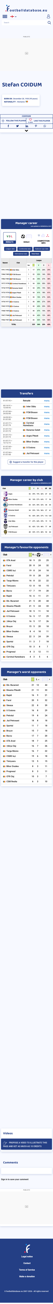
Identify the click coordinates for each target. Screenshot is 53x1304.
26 (33, 279)
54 (50, 499)
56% (48, 288)
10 (30, 646)
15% (43, 288)
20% (43, 324)
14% (43, 274)
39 (47, 636)
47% (38, 270)
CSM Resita (11, 781)
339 (33, 324)
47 (46, 494)
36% (38, 324)
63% (48, 297)
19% (38, 494)
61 (50, 510)
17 (33, 270)
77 (46, 527)
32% (38, 274)
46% (48, 315)
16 (30, 580)
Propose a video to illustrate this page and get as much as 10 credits (25, 1145)
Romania (21, 102)
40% (38, 302)
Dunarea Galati (17, 288)
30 (33, 297)
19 (46, 521)
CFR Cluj (10, 646)
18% (43, 292)
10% (38, 297)
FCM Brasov (16, 274)
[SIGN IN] (48, 16)
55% (48, 274)
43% (38, 306)
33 (47, 606)
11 (39, 596)
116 (46, 516)
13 (30, 586)
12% (43, 315)
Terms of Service (27, 1270)
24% (43, 270)
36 (30, 494)
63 (50, 494)
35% (38, 279)
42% (38, 315)
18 (30, 560)
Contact (26, 1263)
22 (33, 274)
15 (50, 521)
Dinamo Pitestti (13, 606)
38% (48, 279)
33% (48, 302)
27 (46, 510)
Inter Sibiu (15, 270)
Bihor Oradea (16, 297)
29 (47, 616)
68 (50, 527)
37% (42, 516)
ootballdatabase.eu (28, 10)
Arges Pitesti (16, 292)
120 (50, 516)
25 (39, 560)
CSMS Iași (11, 570)
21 (47, 596)
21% (38, 532)
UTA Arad (10, 560)
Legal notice (27, 1256)
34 (33, 283)
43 (50, 505)
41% (38, 292)
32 (47, 565)
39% (33, 494)
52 (30, 527)
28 (39, 575)
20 (30, 565)
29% (48, 270)
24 (39, 565)
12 (39, 652)
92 (30, 516)
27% (43, 279)
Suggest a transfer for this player (28, 462)
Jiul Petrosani (17, 315)
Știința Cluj (11, 621)
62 (50, 532)
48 (30, 532)
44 (46, 505)
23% (43, 306)
